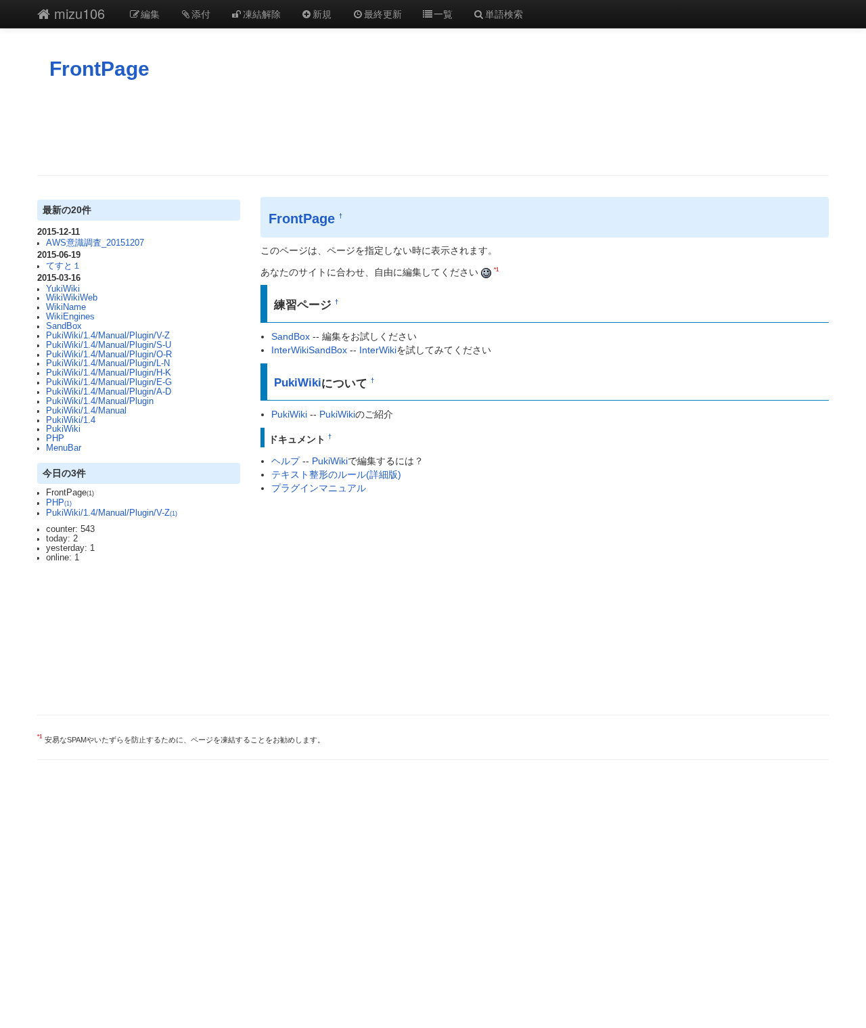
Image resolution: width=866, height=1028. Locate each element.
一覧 (443, 13)
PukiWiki (63, 429)
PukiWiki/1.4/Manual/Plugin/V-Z (108, 335)
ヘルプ (285, 460)
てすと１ (63, 266)
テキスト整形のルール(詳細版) (336, 474)
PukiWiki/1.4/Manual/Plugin (100, 401)
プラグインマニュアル (318, 488)
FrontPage (99, 69)
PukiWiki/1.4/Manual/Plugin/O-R (109, 354)
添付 (200, 13)
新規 (322, 13)
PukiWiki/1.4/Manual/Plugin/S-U (108, 345)
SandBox (64, 326)
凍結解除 (262, 13)
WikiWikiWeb (71, 298)
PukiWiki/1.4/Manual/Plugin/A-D (108, 392)
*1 (496, 269)
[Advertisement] (433, 127)
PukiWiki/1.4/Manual (86, 411)
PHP (55, 438)
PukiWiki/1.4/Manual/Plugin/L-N (108, 363)
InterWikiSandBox (309, 349)
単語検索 (504, 13)
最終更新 (383, 13)
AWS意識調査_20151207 (95, 243)
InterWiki (377, 349)
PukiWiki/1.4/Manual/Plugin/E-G (109, 382)
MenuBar (63, 448)
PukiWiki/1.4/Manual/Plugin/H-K (108, 373)
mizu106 (77, 13)
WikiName (66, 307)
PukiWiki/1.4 (70, 420)
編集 (150, 13)
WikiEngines (70, 316)
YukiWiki (63, 289)
